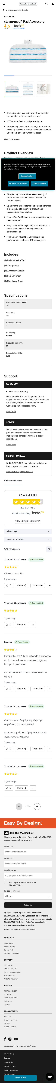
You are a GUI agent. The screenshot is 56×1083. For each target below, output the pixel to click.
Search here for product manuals (19, 472)
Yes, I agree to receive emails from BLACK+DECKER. (22, 884)
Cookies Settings (27, 176)
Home (3, 10)
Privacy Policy (24, 922)
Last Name (8, 858)
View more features (12, 139)
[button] (5, 1039)
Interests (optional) (12, 891)
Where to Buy (20, 1078)
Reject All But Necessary (18, 183)
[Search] (46, 4)
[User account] (53, 4)
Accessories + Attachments (18, 10)
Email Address (10, 870)
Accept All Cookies (39, 183)
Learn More (11, 412)
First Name (8, 846)
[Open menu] (4, 4)
